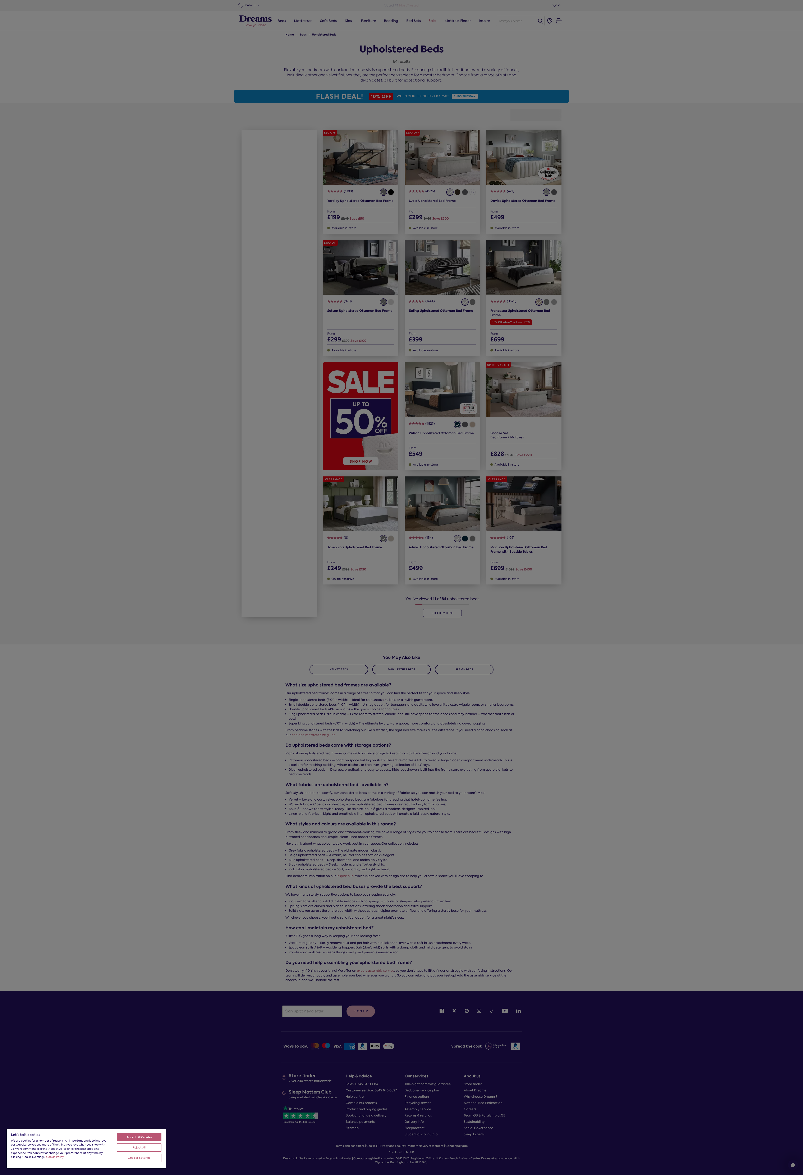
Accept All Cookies (139, 1137)
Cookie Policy (55, 1157)
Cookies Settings (139, 1158)
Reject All (139, 1147)
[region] (86, 1148)
